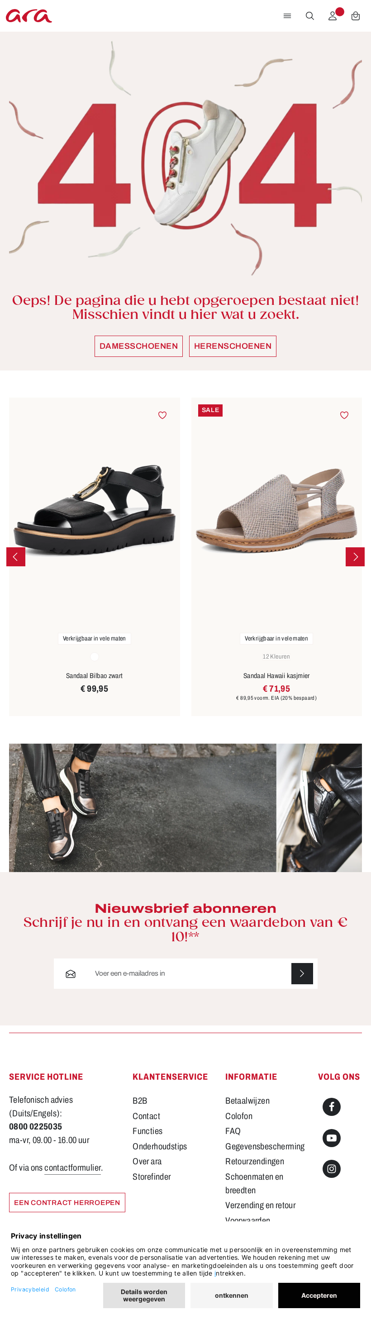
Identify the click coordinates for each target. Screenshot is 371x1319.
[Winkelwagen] (355, 16)
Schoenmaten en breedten (254, 1183)
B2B (140, 1100)
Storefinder (152, 1176)
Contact (146, 1116)
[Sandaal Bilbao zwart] (94, 512)
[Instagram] (332, 1169)
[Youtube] (332, 1138)
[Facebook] (332, 1107)
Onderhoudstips (160, 1146)
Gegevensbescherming (264, 1146)
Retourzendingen (254, 1161)
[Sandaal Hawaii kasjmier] (276, 512)
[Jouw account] (332, 16)
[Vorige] (15, 556)
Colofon (238, 1116)
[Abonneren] (302, 974)
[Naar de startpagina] (29, 16)
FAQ (233, 1131)
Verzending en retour (260, 1205)
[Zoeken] (310, 16)
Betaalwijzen (247, 1100)
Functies (147, 1131)
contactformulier (72, 1167)
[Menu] (287, 16)
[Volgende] (355, 556)
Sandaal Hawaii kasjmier (276, 675)
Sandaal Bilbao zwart (94, 675)
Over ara (147, 1161)
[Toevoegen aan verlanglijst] (162, 415)
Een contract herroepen (67, 1202)
